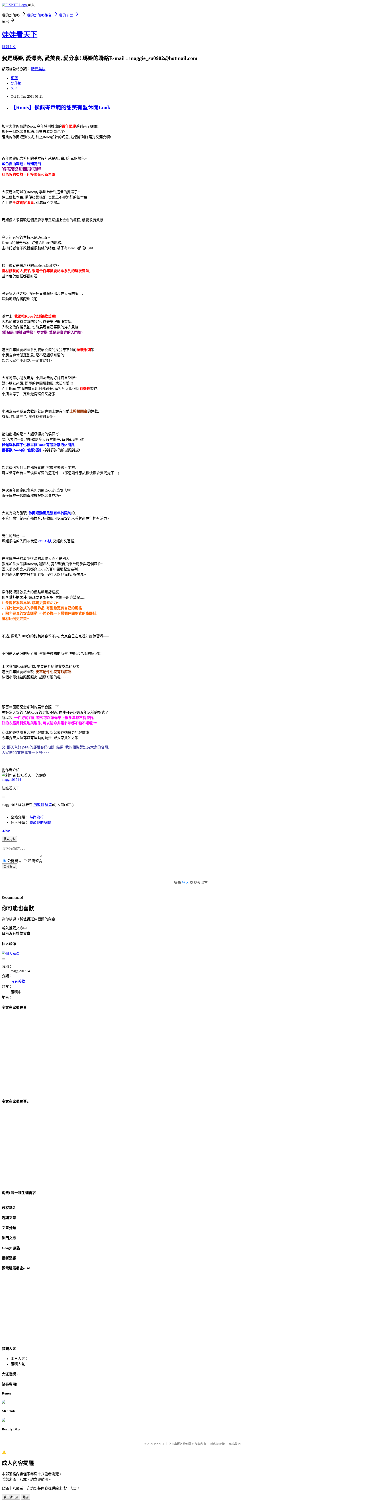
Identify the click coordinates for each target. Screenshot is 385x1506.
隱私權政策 (217, 1444)
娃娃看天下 (19, 35)
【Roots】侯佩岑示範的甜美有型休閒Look (60, 107)
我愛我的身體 (40, 822)
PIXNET (159, 1444)
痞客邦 (38, 805)
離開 (26, 1497)
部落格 (16, 83)
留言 (48, 805)
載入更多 (9, 839)
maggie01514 (11, 779)
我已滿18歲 (11, 1497)
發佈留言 (9, 866)
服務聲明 (235, 1444)
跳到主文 (9, 47)
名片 (14, 89)
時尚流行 (36, 817)
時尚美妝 (38, 69)
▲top (6, 830)
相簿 (14, 78)
